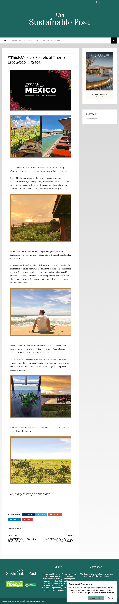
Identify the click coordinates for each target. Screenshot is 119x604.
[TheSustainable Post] (59, 31)
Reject (110, 598)
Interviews (47, 40)
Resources (59, 40)
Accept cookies (95, 598)
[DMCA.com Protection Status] (14, 586)
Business (28, 40)
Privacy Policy (35, 601)
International (15, 40)
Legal (44, 601)
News (37, 40)
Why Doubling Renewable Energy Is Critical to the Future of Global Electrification (96, 575)
